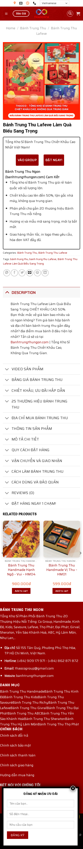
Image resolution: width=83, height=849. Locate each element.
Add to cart (21, 591)
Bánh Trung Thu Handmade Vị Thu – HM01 (61, 570)
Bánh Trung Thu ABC (24, 713)
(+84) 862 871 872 (63, 660)
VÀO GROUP (27, 160)
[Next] (80, 560)
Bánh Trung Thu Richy (30, 702)
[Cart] (78, 13)
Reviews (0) (23, 493)
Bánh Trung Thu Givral (28, 708)
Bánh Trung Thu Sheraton (44, 719)
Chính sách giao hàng (16, 765)
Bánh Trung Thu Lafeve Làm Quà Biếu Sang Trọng (40, 261)
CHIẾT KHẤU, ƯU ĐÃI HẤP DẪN (38, 390)
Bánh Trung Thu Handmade (22, 691)
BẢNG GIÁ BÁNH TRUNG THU (37, 379)
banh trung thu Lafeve (42, 259)
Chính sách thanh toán (18, 755)
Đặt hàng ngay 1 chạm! (34, 503)
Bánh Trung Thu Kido (21, 697)
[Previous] (3, 560)
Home (10, 28)
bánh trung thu (19, 259)
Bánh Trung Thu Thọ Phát (58, 724)
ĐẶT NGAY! (54, 160)
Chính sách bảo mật (15, 745)
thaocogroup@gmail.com (34, 668)
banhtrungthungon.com (35, 675)
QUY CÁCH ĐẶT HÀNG (30, 450)
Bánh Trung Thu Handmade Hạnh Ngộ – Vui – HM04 (21, 570)
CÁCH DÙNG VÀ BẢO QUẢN (35, 482)
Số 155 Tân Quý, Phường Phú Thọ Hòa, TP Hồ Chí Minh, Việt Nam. (40, 650)
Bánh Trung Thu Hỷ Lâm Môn (37, 721)
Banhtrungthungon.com (30, 342)
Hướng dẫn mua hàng (17, 775)
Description (24, 292)
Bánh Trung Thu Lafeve (52, 253)
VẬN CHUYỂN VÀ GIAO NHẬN (37, 461)
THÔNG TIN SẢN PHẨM (32, 428)
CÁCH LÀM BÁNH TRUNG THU (38, 471)
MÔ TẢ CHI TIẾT (25, 439)
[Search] (70, 13)
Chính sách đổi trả (14, 735)
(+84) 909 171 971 (31, 660)
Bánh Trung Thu (33, 28)
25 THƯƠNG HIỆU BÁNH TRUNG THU (39, 404)
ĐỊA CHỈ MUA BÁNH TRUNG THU (40, 418)
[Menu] (6, 13)
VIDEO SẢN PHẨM (27, 369)
